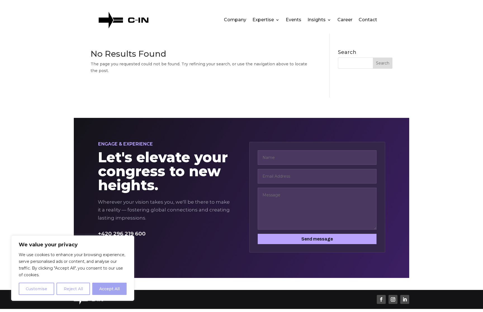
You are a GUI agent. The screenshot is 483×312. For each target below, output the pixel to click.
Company (235, 20)
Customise (36, 288)
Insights (316, 20)
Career (344, 20)
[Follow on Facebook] (381, 299)
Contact (368, 20)
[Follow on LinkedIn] (404, 299)
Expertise (263, 20)
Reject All (73, 288)
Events (293, 20)
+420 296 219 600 (122, 233)
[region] (72, 268)
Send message (317, 239)
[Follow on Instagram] (393, 299)
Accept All (109, 288)
